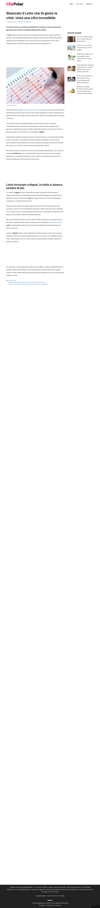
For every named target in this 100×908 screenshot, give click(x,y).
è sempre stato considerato (30, 110)
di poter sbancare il (55, 222)
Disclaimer (58, 905)
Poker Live (89, 4)
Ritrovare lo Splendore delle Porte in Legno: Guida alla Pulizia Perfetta (85, 39)
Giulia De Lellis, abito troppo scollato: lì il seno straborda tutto (26, 282)
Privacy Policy (50, 905)
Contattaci (61, 896)
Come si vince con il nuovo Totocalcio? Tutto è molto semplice (84, 48)
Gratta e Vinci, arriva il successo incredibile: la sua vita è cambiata (28, 284)
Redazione (42, 905)
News (71, 4)
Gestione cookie (95, 906)
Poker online (79, 4)
